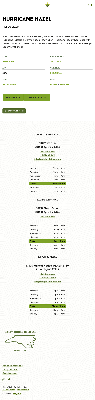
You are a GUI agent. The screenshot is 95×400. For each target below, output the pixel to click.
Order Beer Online (37, 97)
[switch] (4, 4)
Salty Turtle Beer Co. (47, 5)
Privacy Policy (8, 389)
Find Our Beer (13, 97)
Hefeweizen (8, 62)
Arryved (17, 393)
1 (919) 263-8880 (47, 277)
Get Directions (47, 151)
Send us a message (12, 365)
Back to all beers (16, 111)
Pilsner (53, 84)
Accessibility (23, 389)
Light (59, 62)
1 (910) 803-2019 (47, 155)
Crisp (52, 62)
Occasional (56, 73)
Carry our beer (10, 369)
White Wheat (65, 84)
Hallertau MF (9, 84)
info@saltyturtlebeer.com (47, 159)
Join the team (9, 373)
